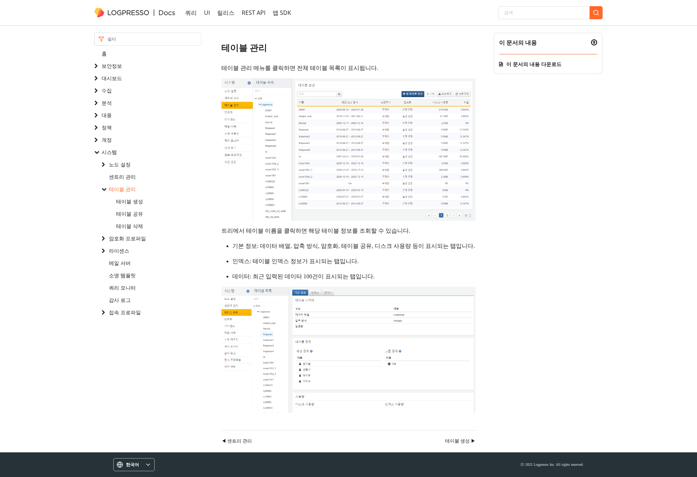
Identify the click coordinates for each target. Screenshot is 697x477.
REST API (253, 13)
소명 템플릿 (122, 275)
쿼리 (191, 13)
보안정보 (112, 65)
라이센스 (119, 250)
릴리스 (226, 13)
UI (207, 13)
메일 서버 (120, 263)
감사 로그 (120, 299)
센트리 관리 (122, 176)
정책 (107, 127)
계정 (107, 139)
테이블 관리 (122, 189)
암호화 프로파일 (127, 238)
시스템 (109, 152)
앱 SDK (282, 13)
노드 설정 (120, 164)
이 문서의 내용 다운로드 (534, 64)
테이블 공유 (129, 213)
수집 (107, 90)
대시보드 (112, 78)
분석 (107, 102)
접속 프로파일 (125, 312)
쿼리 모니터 (122, 287)
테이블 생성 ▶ (460, 440)
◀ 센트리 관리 (236, 440)
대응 (107, 115)
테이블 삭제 (129, 226)
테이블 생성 (129, 201)
